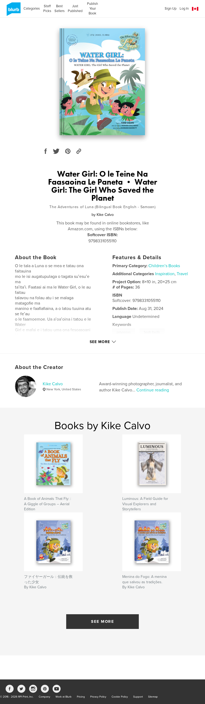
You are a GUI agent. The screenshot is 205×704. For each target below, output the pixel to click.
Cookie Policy (120, 696)
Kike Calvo (53, 384)
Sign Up (170, 8)
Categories (31, 8)
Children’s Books (164, 266)
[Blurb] (12, 11)
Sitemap (153, 696)
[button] (195, 9)
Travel (182, 274)
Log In (184, 8)
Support (138, 696)
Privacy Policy (98, 696)
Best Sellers (59, 8)
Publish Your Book (92, 8)
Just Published (75, 8)
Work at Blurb (64, 696)
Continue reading (152, 390)
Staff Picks (47, 8)
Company (44, 696)
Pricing (81, 696)
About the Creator (39, 367)
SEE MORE (102, 621)
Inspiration (165, 274)
